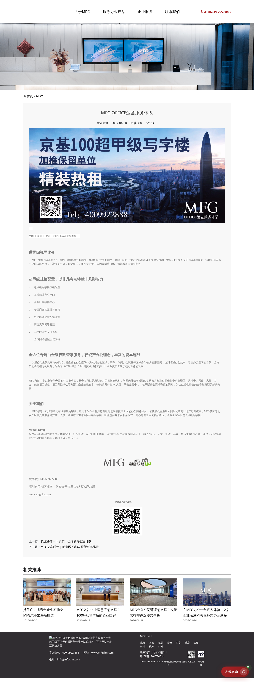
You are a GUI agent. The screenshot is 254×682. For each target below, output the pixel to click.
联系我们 (145, 652)
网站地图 (201, 663)
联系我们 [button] (172, 12)
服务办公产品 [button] (114, 12)
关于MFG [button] (82, 12)
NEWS (40, 96)
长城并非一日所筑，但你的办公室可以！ (67, 541)
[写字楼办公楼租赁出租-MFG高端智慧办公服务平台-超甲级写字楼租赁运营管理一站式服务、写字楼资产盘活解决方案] (37, 12)
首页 (30, 96)
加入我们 (159, 652)
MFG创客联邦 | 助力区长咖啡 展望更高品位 (70, 547)
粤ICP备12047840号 (152, 656)
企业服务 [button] (145, 12)
